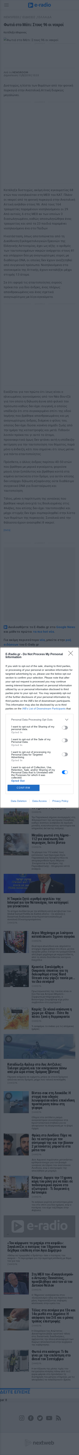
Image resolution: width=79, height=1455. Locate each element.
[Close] (71, 654)
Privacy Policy (60, 800)
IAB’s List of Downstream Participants (44, 708)
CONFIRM (23, 787)
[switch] (65, 728)
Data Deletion (19, 800)
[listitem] (39, 720)
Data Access (39, 800)
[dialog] (39, 727)
